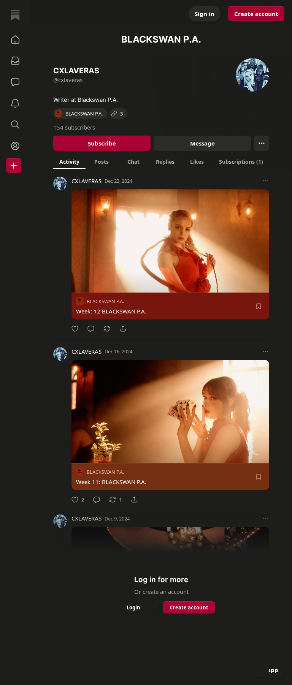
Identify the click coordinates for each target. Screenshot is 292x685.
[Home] (15, 15)
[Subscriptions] (15, 61)
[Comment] (90, 329)
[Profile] (15, 146)
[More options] (265, 181)
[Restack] (106, 329)
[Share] (122, 329)
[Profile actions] (261, 143)
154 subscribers (74, 127)
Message (202, 143)
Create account (256, 13)
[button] (15, 39)
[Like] (74, 329)
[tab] (69, 161)
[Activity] (15, 103)
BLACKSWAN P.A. (105, 301)
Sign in (204, 13)
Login (133, 607)
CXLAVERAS (86, 181)
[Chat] (15, 82)
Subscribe (102, 143)
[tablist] (161, 161)
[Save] (258, 306)
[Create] (13, 165)
